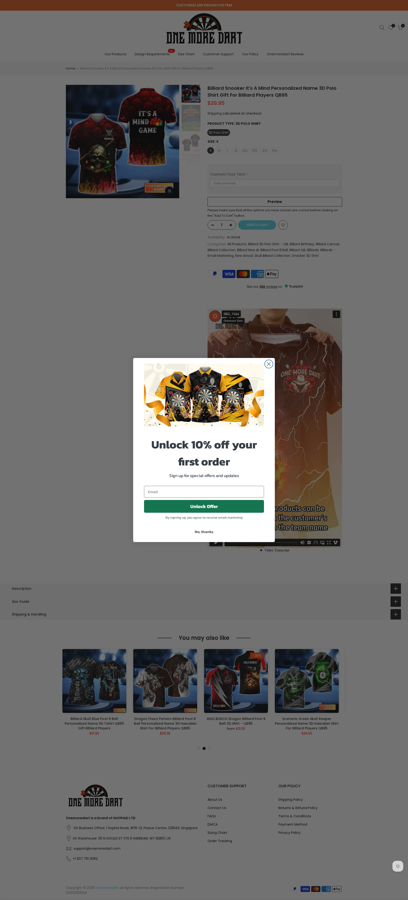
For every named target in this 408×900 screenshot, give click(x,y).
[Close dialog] (269, 364)
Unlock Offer (204, 506)
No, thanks (204, 531)
